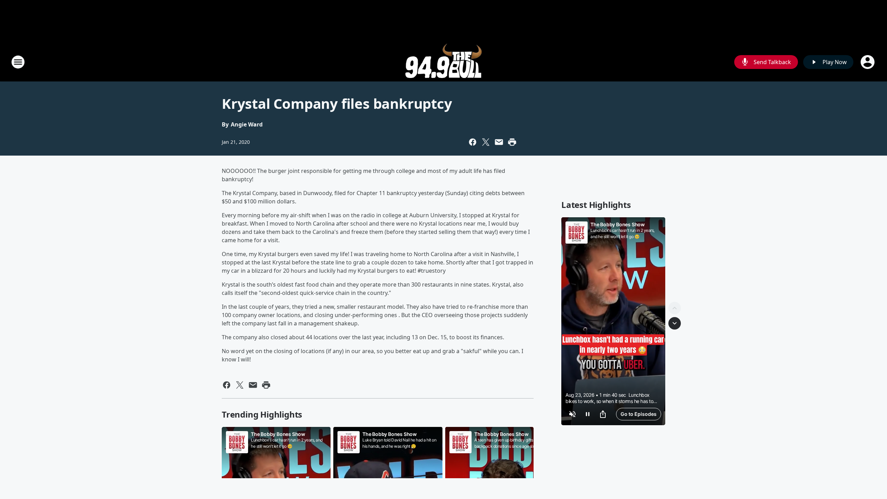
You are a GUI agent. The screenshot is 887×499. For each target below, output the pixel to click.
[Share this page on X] (486, 142)
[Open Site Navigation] (18, 62)
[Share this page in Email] (499, 142)
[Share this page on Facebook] (472, 142)
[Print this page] (512, 142)
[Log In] (868, 62)
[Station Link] (443, 62)
